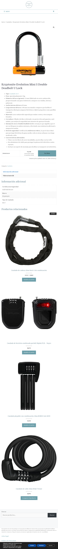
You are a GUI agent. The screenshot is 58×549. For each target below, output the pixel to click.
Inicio (3, 22)
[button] (53, 27)
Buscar (4, 512)
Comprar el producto (29, 498)
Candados (9, 22)
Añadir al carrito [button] (29, 279)
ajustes (19, 547)
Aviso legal (5, 536)
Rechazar (41, 545)
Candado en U (14, 94)
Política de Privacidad (9, 541)
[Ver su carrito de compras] (53, 11)
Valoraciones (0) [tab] (8, 176)
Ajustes (50, 545)
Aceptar (32, 545)
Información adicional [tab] (10, 172)
